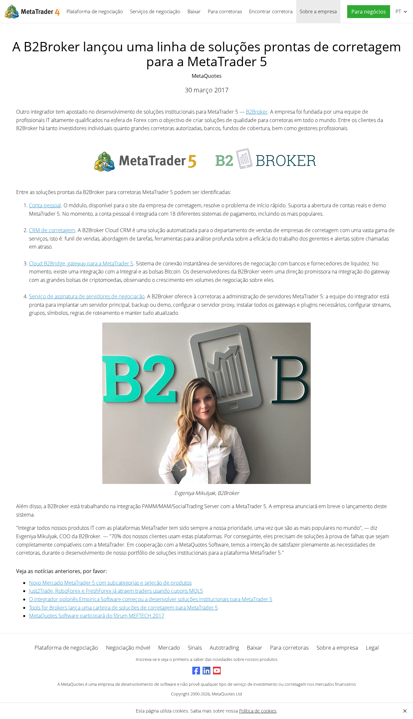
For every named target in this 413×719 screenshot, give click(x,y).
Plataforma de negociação (94, 11)
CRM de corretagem (52, 230)
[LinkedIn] (206, 670)
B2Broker (256, 111)
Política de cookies (258, 711)
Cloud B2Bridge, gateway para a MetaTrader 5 (81, 263)
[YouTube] (217, 670)
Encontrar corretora (271, 11)
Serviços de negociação (155, 11)
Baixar (194, 11)
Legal (372, 647)
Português (397, 11)
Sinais (195, 647)
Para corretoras (225, 11)
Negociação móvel (128, 647)
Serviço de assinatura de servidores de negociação (87, 296)
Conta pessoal (45, 205)
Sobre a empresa (318, 11)
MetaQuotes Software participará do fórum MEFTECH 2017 (96, 615)
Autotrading (224, 647)
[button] (367, 12)
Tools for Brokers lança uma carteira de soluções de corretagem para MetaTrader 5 (123, 607)
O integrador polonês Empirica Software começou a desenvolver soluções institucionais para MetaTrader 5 (150, 599)
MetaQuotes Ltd (227, 694)
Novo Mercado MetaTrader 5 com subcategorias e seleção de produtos (110, 582)
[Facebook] (196, 670)
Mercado (169, 647)
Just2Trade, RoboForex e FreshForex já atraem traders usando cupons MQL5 (116, 590)
